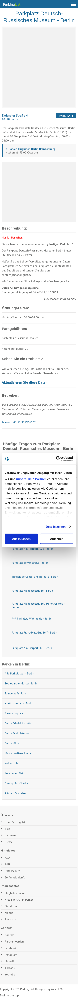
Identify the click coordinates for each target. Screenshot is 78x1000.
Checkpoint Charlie (16, 783)
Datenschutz (12, 871)
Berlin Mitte (12, 743)
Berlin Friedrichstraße (18, 723)
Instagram (11, 954)
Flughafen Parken (15, 893)
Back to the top (9, 995)
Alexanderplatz (14, 713)
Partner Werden (14, 941)
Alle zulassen (21, 538)
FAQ (7, 857)
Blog (7, 829)
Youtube (10, 974)
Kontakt (9, 935)
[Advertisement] (39, 192)
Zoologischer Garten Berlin (21, 683)
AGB (7, 864)
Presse (9, 842)
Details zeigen (56, 526)
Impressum (11, 835)
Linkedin (10, 961)
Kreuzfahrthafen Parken (19, 899)
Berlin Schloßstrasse (17, 733)
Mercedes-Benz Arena (18, 753)
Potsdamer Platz (14, 773)
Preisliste (10, 919)
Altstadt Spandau (15, 793)
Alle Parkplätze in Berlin (19, 673)
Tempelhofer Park (15, 693)
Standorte (11, 906)
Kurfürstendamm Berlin (19, 703)
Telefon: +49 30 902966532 (19, 422)
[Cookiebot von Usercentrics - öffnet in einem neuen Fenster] (56, 458)
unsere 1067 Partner (31, 479)
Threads (10, 968)
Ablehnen (56, 538)
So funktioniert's (15, 877)
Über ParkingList (15, 822)
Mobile (9, 913)
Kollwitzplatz (13, 763)
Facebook (10, 948)
